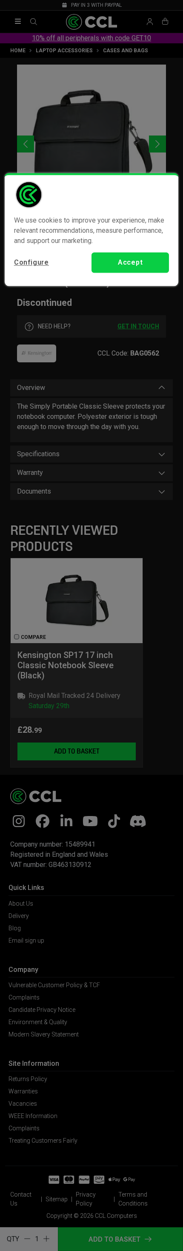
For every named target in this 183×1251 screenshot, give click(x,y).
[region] (92, 229)
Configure (31, 262)
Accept (130, 262)
